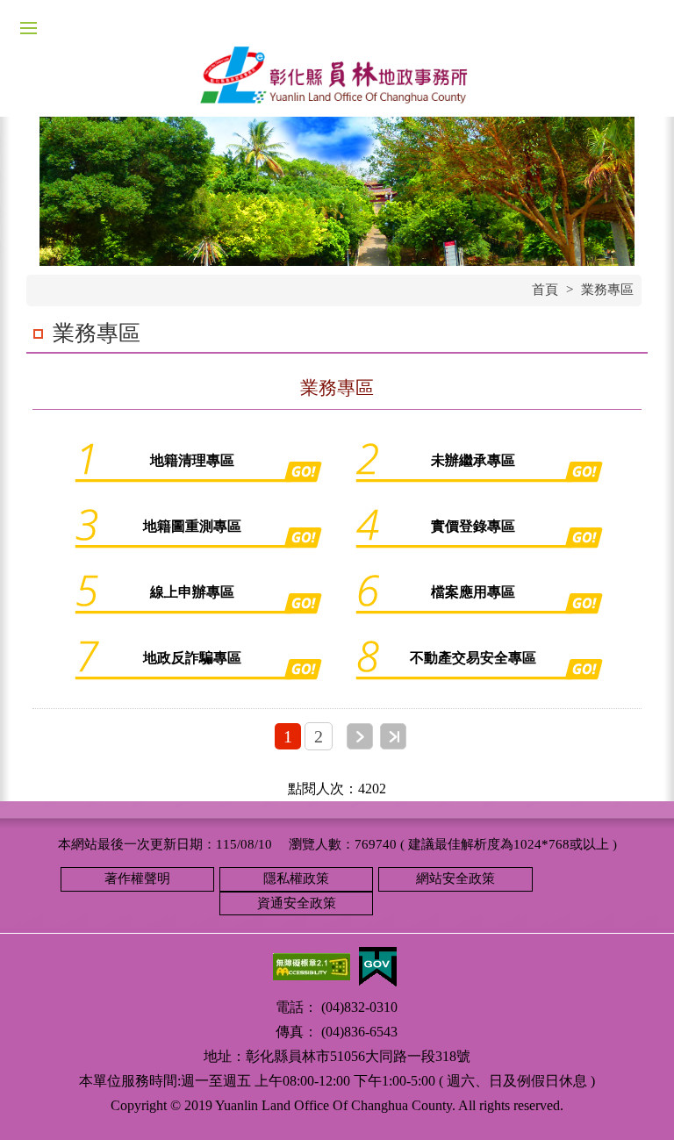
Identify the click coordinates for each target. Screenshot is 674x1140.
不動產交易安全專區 (473, 657)
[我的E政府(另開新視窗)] (377, 965)
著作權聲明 (137, 878)
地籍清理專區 (192, 460)
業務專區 (607, 290)
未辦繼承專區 (473, 460)
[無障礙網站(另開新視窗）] (311, 965)
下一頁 (360, 736)
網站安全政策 (455, 878)
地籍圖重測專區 (192, 526)
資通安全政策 (296, 903)
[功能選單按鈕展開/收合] (28, 28)
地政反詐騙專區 (192, 657)
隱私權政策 (296, 878)
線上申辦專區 (192, 592)
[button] (638, 1104)
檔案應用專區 (473, 592)
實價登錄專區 (473, 526)
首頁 (545, 290)
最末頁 (393, 736)
